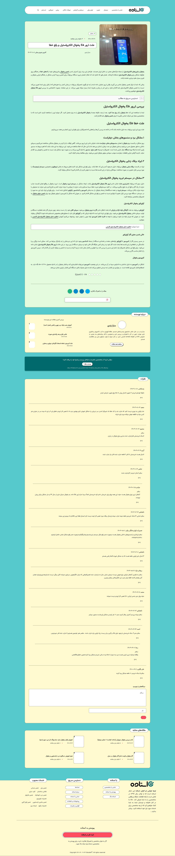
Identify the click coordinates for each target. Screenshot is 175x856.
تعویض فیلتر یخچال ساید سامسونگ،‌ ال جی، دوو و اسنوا (56, 740)
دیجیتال (106, 10)
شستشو (44, 10)
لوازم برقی (90, 10)
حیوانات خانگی (67, 10)
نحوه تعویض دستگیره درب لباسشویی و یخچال (59, 756)
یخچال (91, 34)
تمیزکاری (51, 10)
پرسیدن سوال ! (87, 364)
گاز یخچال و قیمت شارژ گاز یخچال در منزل (120, 756)
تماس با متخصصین (117, 10)
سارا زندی (111, 326)
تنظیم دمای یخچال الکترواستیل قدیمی (45, 216)
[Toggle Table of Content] (140, 98)
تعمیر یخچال (64, 72)
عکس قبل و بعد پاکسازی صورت (57, 334)
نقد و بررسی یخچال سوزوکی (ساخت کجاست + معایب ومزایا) (115, 740)
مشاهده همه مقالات (117, 344)
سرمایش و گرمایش (78, 10)
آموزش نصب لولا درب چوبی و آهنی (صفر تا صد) (57, 325)
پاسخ (141, 397)
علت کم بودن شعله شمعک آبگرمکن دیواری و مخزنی (58, 343)
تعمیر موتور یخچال (39, 193)
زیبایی (57, 10)
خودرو (98, 10)
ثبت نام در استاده (87, 835)
